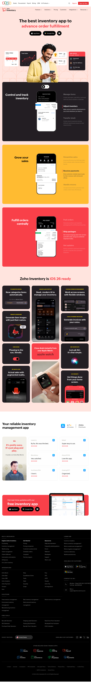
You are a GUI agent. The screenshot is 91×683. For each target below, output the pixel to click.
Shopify (47, 581)
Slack (24, 581)
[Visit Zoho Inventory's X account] (84, 637)
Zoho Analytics (6, 581)
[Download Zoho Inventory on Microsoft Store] (68, 571)
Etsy (46, 573)
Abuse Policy (51, 670)
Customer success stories (30, 549)
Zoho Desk (4, 575)
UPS (46, 575)
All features (5, 560)
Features (37, 9)
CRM (38, 3)
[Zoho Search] (69, 3)
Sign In (74, 3)
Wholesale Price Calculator (52, 623)
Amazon (4, 586)
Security (15, 666)
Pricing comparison (28, 546)
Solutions (47, 9)
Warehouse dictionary (70, 554)
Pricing (56, 9)
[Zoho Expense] (38, 650)
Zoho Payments (6, 583)
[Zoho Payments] (69, 657)
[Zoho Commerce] (36, 657)
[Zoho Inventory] (9, 10)
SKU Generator (6, 623)
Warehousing (5, 549)
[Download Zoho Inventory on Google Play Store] (81, 566)
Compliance (22, 666)
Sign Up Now (83, 3)
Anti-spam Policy (41, 666)
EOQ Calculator (49, 626)
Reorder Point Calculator (29, 626)
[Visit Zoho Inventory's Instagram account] (77, 637)
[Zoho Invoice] (21, 657)
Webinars (47, 551)
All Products (44, 3)
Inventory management (8, 546)
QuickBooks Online (28, 575)
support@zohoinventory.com (77, 590)
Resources (83, 9)
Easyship (25, 583)
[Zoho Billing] (53, 650)
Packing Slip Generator (29, 623)
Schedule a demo (27, 551)
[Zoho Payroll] (66, 650)
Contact (9, 666)
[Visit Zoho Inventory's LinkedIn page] (87, 637)
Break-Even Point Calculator (52, 620)
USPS (46, 578)
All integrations (49, 586)
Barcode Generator (7, 620)
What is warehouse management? (73, 546)
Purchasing (5, 543)
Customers (63, 9)
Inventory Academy (69, 540)
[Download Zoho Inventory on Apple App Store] (69, 566)
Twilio (24, 578)
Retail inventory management (53, 599)
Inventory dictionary (69, 551)
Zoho (6, 3)
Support (47, 557)
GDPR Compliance (41, 670)
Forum (46, 549)
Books (15, 3)
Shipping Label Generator (30, 620)
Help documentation (50, 543)
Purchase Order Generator (9, 626)
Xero (3, 589)
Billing (34, 3)
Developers (48, 554)
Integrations (72, 9)
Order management (7, 551)
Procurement (22, 3)
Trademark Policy (71, 666)
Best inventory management (30, 599)
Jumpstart (26, 554)
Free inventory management (9, 599)
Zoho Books (5, 573)
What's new (48, 560)
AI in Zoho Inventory (7, 562)
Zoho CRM (4, 578)
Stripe (24, 586)
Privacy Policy (61, 666)
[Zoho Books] (24, 650)
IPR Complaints (31, 666)
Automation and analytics (9, 557)
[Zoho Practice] (53, 657)
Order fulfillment (6, 554)
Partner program (27, 557)
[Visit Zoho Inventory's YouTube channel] (80, 637)
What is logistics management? (72, 549)
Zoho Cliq (47, 583)
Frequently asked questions (52, 546)
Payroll (29, 3)
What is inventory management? (72, 543)
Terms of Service (52, 666)
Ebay (24, 573)
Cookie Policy (80, 666)
